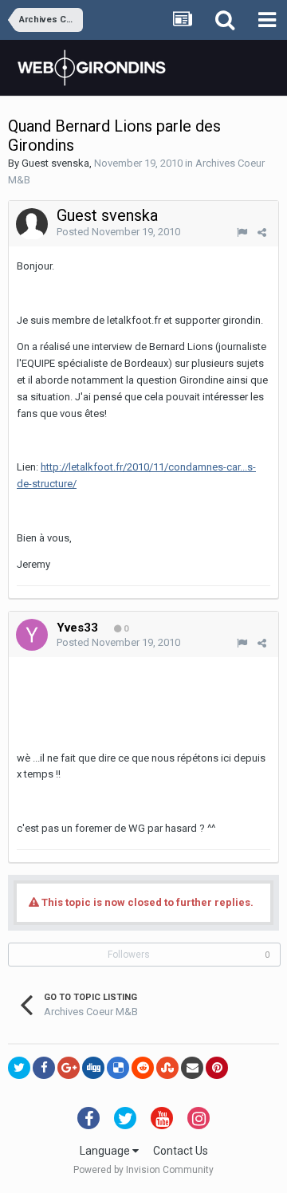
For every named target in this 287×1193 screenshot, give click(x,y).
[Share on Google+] (68, 1068)
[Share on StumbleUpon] (167, 1068)
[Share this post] (262, 232)
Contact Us (180, 1150)
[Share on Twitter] (19, 1068)
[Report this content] (242, 232)
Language (106, 1150)
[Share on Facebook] (44, 1068)
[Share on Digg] (93, 1068)
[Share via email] (192, 1068)
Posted (118, 232)
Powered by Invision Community (143, 1169)
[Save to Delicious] (118, 1068)
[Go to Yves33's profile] (32, 635)
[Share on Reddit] (143, 1068)
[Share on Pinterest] (217, 1068)
